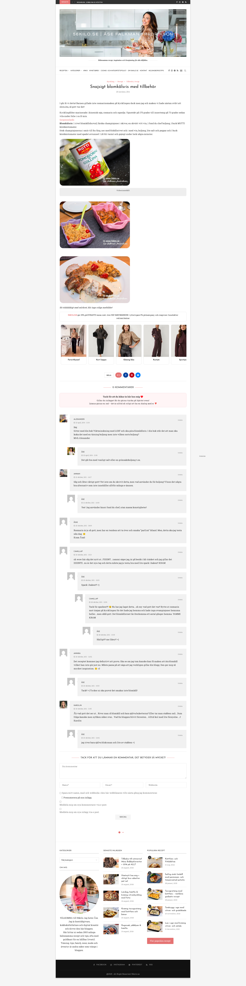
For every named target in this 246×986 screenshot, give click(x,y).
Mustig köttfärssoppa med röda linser (94, 2)
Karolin (78, 705)
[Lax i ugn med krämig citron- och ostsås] (154, 927)
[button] (72, 2)
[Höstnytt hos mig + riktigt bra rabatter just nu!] (111, 879)
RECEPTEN (63, 70)
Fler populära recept (160, 940)
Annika (77, 653)
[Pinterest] (182, 2)
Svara (180, 420)
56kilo (80, 918)
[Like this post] (119, 375)
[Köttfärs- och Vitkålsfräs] (154, 862)
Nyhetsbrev (94, 70)
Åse (83, 452)
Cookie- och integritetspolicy (113, 70)
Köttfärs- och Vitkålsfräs (171, 860)
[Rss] (185, 2)
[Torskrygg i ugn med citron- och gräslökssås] (154, 911)
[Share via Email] (138, 375)
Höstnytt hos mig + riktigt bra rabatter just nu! (130, 878)
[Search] (185, 70)
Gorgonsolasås (67, 119)
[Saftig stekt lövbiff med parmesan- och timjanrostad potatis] (154, 878)
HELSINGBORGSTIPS (156, 70)
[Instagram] (179, 2)
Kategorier (75, 70)
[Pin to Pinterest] (131, 375)
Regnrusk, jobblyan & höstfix (131, 926)
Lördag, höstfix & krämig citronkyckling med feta (131, 895)
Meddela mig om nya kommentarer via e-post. (83, 805)
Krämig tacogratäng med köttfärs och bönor (131, 912)
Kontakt (143, 70)
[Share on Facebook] (125, 375)
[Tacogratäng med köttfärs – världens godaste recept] (154, 895)
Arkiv (85, 70)
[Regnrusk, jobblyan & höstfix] (111, 929)
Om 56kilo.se (133, 70)
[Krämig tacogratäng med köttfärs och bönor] (111, 912)
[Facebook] (176, 2)
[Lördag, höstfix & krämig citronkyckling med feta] (111, 896)
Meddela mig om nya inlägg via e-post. (79, 812)
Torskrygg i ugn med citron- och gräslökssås (175, 909)
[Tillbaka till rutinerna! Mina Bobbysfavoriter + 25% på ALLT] (111, 862)
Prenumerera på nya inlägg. (77, 797)
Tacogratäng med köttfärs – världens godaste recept (174, 894)
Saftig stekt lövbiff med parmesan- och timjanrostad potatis (174, 877)
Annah (77, 474)
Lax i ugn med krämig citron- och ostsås (175, 924)
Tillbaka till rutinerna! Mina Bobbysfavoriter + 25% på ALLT (131, 862)
